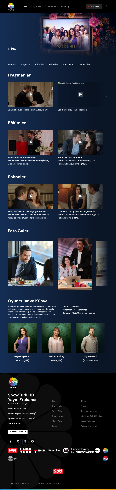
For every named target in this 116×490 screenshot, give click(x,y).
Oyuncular (84, 64)
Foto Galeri (68, 64)
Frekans (84, 406)
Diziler (24, 6)
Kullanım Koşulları (89, 411)
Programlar (36, 6)
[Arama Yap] (106, 6)
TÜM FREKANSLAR (18, 432)
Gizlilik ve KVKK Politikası (92, 416)
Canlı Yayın (57, 421)
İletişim (55, 426)
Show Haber (50, 6)
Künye (83, 401)
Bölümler (39, 64)
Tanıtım (12, 64)
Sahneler (53, 64)
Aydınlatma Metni (89, 426)
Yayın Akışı (64, 6)
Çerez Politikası (88, 421)
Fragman (25, 64)
